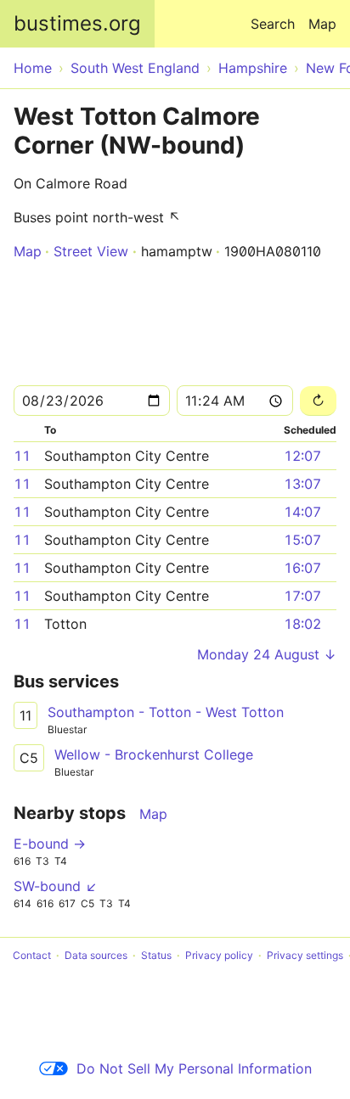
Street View (91, 251)
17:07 (302, 595)
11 (22, 455)
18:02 (302, 623)
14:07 (302, 511)
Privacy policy (219, 955)
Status (156, 955)
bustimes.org (77, 23)
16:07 (302, 567)
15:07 (302, 539)
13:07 (302, 483)
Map (322, 23)
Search (273, 23)
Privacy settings (305, 955)
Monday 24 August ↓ (266, 654)
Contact (32, 955)
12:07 (302, 455)
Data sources (96, 955)
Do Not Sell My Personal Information (194, 1068)
